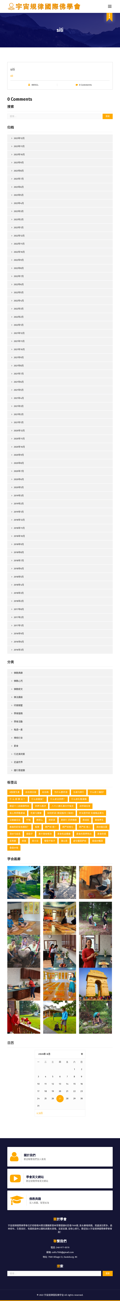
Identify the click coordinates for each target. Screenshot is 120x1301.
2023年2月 (19, 219)
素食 (16, 746)
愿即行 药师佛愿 (69, 820)
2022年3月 (19, 308)
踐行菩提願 (19, 770)
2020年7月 (19, 471)
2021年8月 (19, 365)
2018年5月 (19, 576)
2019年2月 (19, 503)
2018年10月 (19, 536)
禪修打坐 (18, 738)
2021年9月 (19, 357)
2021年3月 (19, 406)
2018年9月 (19, 544)
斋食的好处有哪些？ (19, 827)
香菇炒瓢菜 (97, 841)
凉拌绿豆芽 (84, 806)
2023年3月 (19, 211)
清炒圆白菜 (101, 827)
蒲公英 (64, 841)
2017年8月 (19, 609)
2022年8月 (19, 268)
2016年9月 (19, 633)
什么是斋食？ (37, 799)
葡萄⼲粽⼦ (49, 841)
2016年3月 (19, 649)
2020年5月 (19, 487)
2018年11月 (19, 528)
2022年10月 (19, 252)
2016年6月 (19, 641)
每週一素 (18, 729)
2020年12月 (19, 430)
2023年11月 (19, 146)
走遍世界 (18, 762)
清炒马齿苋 (15, 834)
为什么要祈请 (60, 792)
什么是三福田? (97, 792)
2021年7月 (19, 373)
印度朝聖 (18, 705)
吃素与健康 (36, 813)
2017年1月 (19, 625)
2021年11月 (19, 341)
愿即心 (39, 820)
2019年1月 (19, 511)
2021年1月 (19, 422)
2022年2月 (19, 317)
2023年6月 (19, 187)
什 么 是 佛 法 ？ (18, 799)
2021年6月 (19, 382)
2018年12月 (19, 520)
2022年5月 (19, 292)
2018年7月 (19, 560)
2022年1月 (19, 325)
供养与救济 (40, 806)
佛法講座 (18, 697)
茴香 (24, 841)
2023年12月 (19, 138)
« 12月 (40, 1113)
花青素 (13, 841)
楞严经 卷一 (51, 827)
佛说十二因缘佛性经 (19, 806)
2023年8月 (19, 170)
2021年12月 (19, 333)
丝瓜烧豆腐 (30, 792)
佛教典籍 (18, 673)
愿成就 (86, 820)
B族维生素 (15, 792)
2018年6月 (19, 568)
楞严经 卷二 (85, 827)
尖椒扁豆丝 (15, 820)
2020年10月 (19, 447)
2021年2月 (19, 414)
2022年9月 (19, 260)
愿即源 (52, 820)
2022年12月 (19, 235)
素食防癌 (101, 834)
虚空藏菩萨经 (79, 841)
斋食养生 (99, 820)
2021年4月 (19, 398)
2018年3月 (19, 593)
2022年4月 (19, 300)
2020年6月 (19, 479)
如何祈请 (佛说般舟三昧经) (60, 813)
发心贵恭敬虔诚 (17, 813)
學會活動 (18, 721)
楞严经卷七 (67, 827)
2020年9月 (19, 455)
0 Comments (85, 85)
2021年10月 (19, 349)
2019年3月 (19, 495)
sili (11, 75)
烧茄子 (29, 834)
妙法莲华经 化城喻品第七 (91, 813)
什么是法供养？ (58, 799)
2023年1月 (19, 227)
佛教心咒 (18, 681)
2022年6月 (19, 284)
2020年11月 (19, 438)
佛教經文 (18, 689)
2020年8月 (19, 463)
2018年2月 (19, 601)
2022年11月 (19, 243)
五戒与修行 (78, 792)
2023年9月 (19, 162)
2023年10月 (19, 154)
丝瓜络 (45, 792)
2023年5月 (19, 195)
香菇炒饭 (14, 847)
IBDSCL (34, 85)
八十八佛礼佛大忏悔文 (63, 806)
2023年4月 (19, 203)
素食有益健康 (64, 834)
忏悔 (28, 820)
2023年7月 (19, 178)
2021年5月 (19, 390)
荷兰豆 (35, 841)
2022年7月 (19, 276)
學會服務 (18, 713)
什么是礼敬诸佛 (79, 799)
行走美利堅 (19, 754)
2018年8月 (19, 552)
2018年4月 (19, 584)
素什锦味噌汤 (45, 834)
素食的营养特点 (84, 834)
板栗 (37, 827)
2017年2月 (19, 617)
